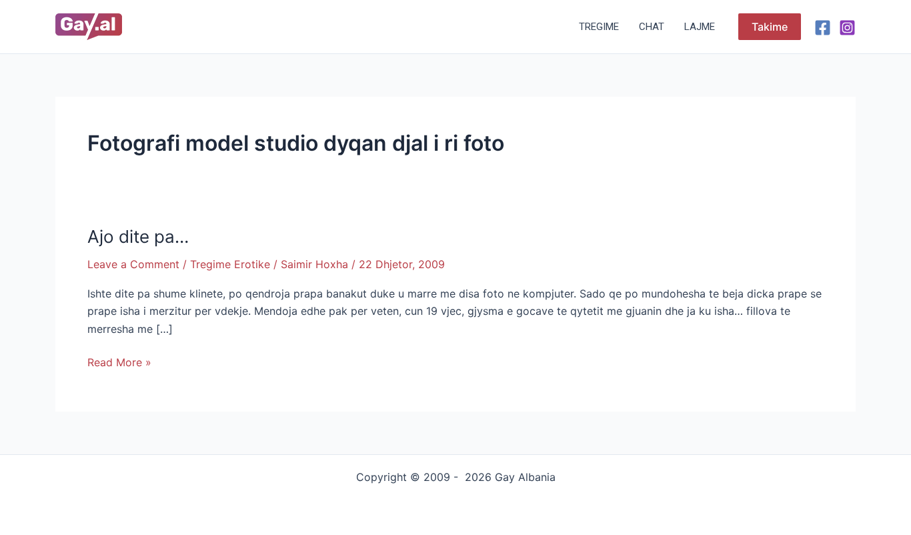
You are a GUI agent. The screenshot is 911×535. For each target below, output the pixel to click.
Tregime (599, 27)
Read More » (119, 361)
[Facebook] (822, 27)
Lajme (699, 27)
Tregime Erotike (230, 264)
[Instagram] (847, 27)
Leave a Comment (133, 264)
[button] (769, 26)
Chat (651, 27)
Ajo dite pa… (138, 236)
